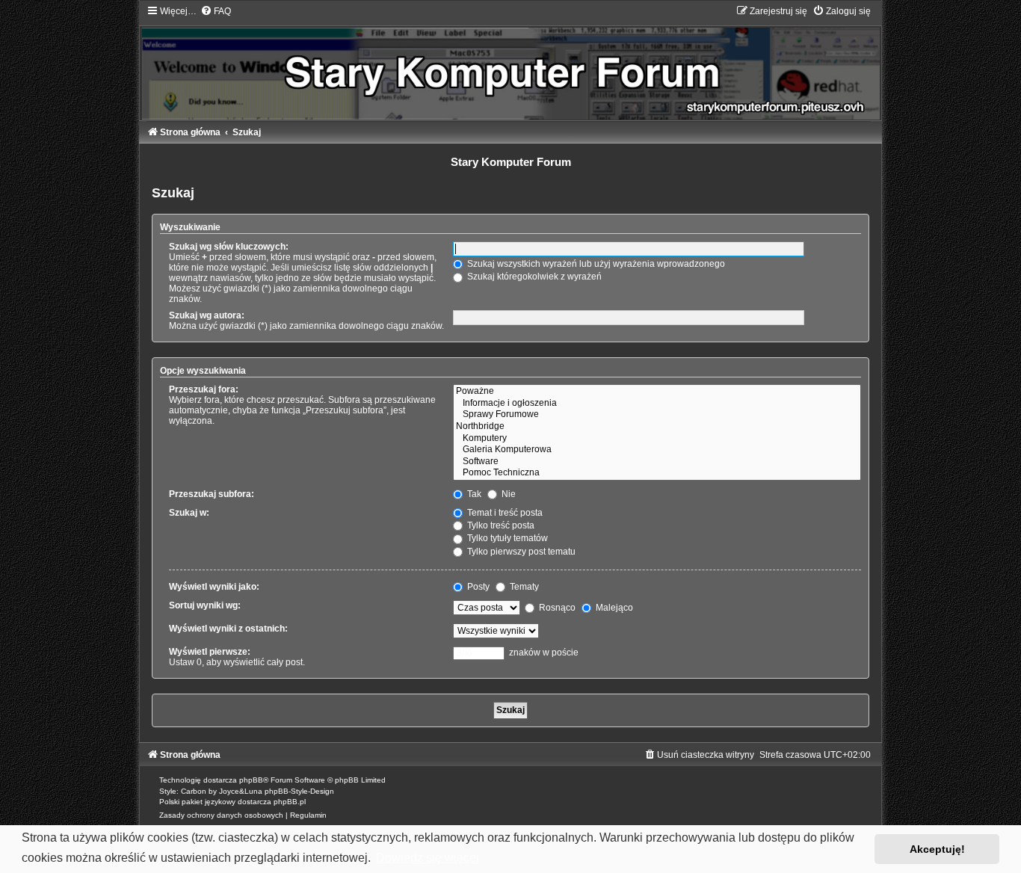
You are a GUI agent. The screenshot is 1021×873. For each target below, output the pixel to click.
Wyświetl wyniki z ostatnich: (228, 628)
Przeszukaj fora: (203, 389)
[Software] (657, 462)
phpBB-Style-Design (299, 791)
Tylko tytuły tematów (506, 538)
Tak (473, 494)
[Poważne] (657, 392)
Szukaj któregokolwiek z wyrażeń (533, 276)
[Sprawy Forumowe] (657, 415)
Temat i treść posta (504, 513)
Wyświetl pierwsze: (209, 652)
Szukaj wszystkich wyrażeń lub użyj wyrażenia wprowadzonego (595, 264)
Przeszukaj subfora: (211, 494)
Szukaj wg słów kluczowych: (229, 246)
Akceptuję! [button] (937, 849)
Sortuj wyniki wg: (205, 605)
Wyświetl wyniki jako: (214, 587)
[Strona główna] (510, 62)
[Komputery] (657, 439)
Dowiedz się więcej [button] (427, 857)
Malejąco (613, 607)
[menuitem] (215, 11)
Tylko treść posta (499, 525)
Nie (507, 494)
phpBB (251, 780)
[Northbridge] (657, 427)
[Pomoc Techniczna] (657, 473)
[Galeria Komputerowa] (657, 450)
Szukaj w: (189, 513)
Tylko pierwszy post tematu (520, 551)
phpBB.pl (290, 802)
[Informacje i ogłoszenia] (657, 404)
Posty (477, 587)
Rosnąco (556, 607)
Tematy (523, 587)
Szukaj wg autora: (206, 315)
